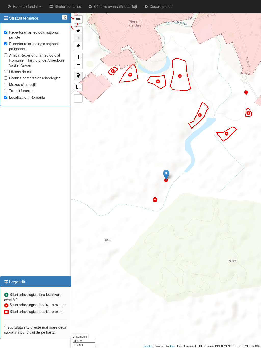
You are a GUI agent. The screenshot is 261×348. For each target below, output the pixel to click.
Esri (172, 346)
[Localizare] (78, 76)
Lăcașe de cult (21, 71)
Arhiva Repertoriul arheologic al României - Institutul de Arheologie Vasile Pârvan (37, 60)
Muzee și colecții (22, 84)
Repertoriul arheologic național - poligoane (35, 46)
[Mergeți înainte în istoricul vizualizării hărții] (78, 38)
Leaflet (148, 346)
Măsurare (78, 87)
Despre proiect (160, 6)
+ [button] (78, 57)
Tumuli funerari (21, 90)
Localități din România (27, 97)
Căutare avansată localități (114, 6)
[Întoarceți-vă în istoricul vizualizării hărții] (78, 46)
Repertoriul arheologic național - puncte (35, 35)
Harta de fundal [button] (25, 6)
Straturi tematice (67, 6)
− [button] (78, 64)
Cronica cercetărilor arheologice (35, 78)
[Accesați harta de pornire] (78, 30)
